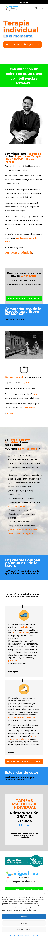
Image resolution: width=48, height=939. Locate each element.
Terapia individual (21, 26)
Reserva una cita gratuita (22, 44)
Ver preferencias (24, 929)
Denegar (24, 923)
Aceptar (24, 917)
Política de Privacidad (16, 935)
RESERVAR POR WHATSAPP (24, 298)
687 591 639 (24, 2)
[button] (44, 893)
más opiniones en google (24, 761)
